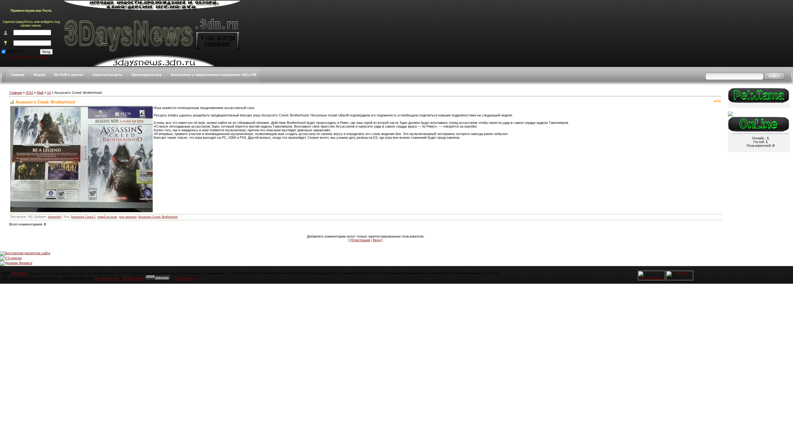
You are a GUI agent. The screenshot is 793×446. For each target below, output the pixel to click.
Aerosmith (54, 216)
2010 (29, 92)
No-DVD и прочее (68, 75)
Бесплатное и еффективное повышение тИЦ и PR (213, 75)
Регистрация (41, 56)
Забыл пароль (21, 56)
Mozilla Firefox (133, 278)
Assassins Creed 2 (83, 216)
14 (49, 92)
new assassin (128, 216)
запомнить (15, 51)
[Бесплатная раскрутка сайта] (25, 253)
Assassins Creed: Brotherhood (157, 216)
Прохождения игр (146, 75)
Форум (39, 75)
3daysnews (19, 273)
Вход (377, 240)
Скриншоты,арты (107, 75)
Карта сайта (185, 278)
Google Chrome (107, 278)
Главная (17, 75)
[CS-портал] (11, 258)
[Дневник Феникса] (16, 263)
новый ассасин (107, 216)
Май (40, 92)
